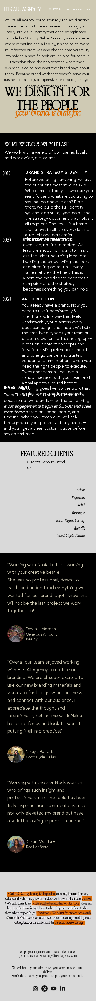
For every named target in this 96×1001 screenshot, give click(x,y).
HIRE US (77, 9)
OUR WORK (55, 9)
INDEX (88, 9)
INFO (67, 9)
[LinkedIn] (62, 988)
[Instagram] (35, 988)
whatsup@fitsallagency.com (58, 955)
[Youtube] (53, 988)
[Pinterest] (44, 988)
